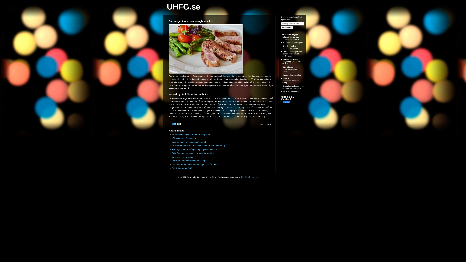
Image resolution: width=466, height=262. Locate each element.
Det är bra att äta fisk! (182, 168)
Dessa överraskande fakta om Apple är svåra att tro (195, 164)
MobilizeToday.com (249, 177)
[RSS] (180, 124)
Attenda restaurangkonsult (238, 107)
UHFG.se (183, 6)
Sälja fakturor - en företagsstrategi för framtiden (193, 153)
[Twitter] (175, 124)
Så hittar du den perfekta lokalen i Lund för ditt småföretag (198, 146)
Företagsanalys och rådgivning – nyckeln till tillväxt (195, 149)
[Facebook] (173, 124)
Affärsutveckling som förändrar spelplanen (191, 134)
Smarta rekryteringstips (182, 157)
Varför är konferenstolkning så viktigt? (189, 161)
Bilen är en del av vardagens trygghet (189, 142)
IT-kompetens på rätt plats (184, 138)
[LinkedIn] (178, 124)
